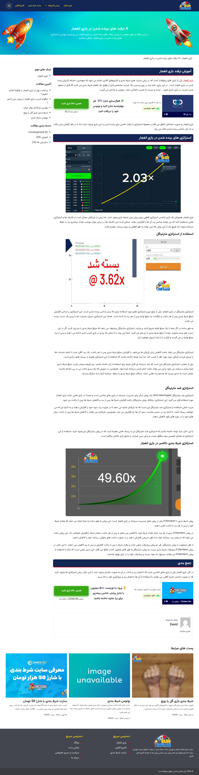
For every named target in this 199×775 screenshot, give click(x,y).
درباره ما (75, 758)
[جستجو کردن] (9, 5)
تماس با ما (74, 748)
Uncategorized (36, 132)
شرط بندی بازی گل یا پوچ (36, 113)
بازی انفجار (68, 5)
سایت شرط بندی (34, 5)
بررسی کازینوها (53, 5)
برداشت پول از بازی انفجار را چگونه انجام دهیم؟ (28, 92)
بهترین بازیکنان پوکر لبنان (36, 108)
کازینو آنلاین (19, 5)
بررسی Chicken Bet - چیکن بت (71, 598)
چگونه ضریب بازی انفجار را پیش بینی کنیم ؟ (27, 101)
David (174, 624)
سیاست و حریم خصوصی (67, 753)
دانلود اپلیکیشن (150, 108)
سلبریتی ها (42, 142)
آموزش (44, 137)
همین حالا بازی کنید (71, 104)
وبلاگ (76, 743)
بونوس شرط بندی (39, 118)
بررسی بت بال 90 (71, 111)
